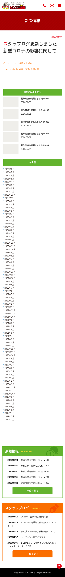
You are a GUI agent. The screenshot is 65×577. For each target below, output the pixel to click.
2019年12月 (10, 387)
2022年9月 (9, 281)
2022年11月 (10, 275)
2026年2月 (9, 188)
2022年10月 (10, 278)
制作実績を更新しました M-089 (29, 471)
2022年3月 (9, 301)
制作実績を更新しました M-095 (29, 477)
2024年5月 (9, 233)
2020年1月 (9, 384)
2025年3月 (9, 217)
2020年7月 (9, 365)
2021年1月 (9, 345)
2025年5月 (9, 211)
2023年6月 (9, 262)
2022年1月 (9, 307)
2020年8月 (9, 362)
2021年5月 (9, 333)
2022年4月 (9, 297)
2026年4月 (9, 182)
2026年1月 (9, 191)
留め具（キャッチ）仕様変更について (31, 531)
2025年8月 (9, 201)
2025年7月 (9, 204)
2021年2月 (9, 342)
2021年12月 (10, 310)
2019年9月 (9, 397)
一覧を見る (32, 490)
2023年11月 (10, 246)
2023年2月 (9, 269)
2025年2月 (9, 220)
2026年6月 (9, 175)
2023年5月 (9, 265)
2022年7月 (9, 288)
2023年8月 (9, 256)
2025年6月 (9, 207)
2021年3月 (9, 339)
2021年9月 (9, 320)
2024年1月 (9, 240)
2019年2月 (9, 419)
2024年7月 (9, 227)
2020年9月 (9, 358)
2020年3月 (9, 378)
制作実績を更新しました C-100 (28, 466)
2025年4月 (9, 214)
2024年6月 (9, 230)
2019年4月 (9, 413)
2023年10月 (10, 249)
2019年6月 (9, 407)
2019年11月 (10, 390)
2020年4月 (9, 374)
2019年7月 (9, 403)
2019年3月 (9, 416)
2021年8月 (9, 323)
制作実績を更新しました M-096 (29, 460)
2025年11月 (10, 198)
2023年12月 (10, 243)
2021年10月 (10, 317)
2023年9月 (9, 252)
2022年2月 (9, 304)
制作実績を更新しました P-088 (28, 483)
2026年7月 (9, 172)
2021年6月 (9, 329)
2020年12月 (10, 349)
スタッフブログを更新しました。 (18, 63)
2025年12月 (10, 195)
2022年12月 (10, 272)
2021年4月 (9, 336)
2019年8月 (9, 400)
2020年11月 (10, 352)
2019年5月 (9, 410)
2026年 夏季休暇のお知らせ (28, 517)
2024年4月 (9, 236)
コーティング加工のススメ (26, 537)
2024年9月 (9, 224)
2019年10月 (10, 394)
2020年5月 (9, 371)
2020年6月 (9, 368)
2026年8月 (9, 169)
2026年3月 (9, 185)
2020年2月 (9, 381)
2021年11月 (10, 314)
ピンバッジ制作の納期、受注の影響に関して (23, 69)
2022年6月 (9, 291)
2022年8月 (9, 285)
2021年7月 (9, 326)
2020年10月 (10, 355)
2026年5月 (9, 179)
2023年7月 (9, 259)
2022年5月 (9, 294)
